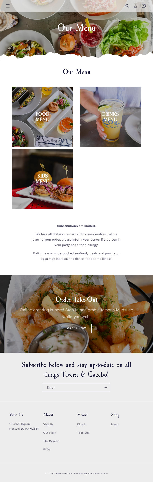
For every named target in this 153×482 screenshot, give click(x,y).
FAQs (46, 449)
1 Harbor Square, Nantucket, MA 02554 (24, 426)
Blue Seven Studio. (98, 473)
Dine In (81, 424)
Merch (115, 424)
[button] (8, 6)
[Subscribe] (106, 387)
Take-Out (83, 432)
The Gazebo (51, 441)
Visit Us (48, 424)
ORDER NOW (76, 328)
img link (18, 89)
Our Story (49, 432)
